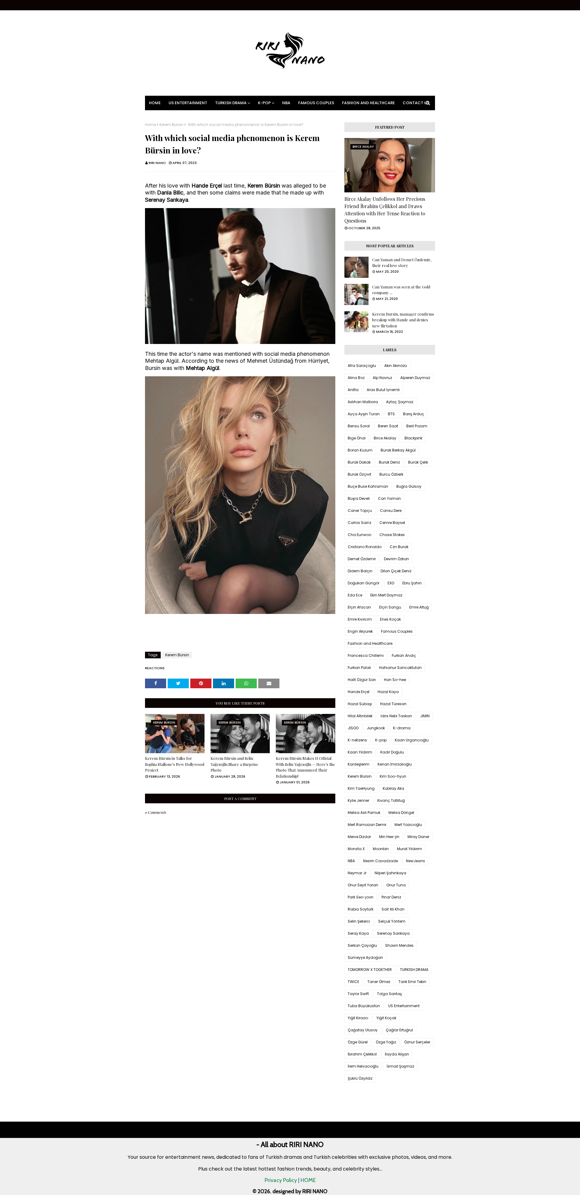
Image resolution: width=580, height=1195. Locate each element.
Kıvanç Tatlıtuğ (391, 800)
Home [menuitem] (155, 103)
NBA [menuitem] (286, 103)
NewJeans (415, 860)
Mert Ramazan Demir (367, 824)
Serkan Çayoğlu (362, 945)
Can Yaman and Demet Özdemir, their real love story (401, 262)
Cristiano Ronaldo (365, 546)
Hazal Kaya (388, 691)
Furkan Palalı (359, 667)
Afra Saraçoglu (362, 365)
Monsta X (356, 848)
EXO (391, 583)
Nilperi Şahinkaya (390, 872)
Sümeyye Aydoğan (365, 957)
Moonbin (381, 848)
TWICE (353, 981)
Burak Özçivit (359, 474)
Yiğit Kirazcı (358, 1017)
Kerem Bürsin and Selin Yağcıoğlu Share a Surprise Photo (234, 764)
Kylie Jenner (358, 800)
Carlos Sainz (359, 522)
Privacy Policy (281, 1180)
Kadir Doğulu (392, 752)
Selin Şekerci (359, 921)
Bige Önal (357, 438)
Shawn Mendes (399, 945)
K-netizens (357, 740)
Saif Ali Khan (393, 909)
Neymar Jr (357, 872)
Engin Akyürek (360, 631)
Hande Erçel (358, 691)
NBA (351, 860)
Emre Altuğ (419, 607)
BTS (391, 413)
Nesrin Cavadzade (380, 860)
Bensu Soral (359, 426)
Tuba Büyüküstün (364, 1005)
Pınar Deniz (391, 897)
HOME (308, 1180)
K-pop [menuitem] (264, 103)
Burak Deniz (389, 462)
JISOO (353, 728)
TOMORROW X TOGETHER (370, 969)
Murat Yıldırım (409, 848)
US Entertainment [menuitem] (188, 103)
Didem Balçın (360, 570)
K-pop (381, 740)
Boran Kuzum (360, 450)
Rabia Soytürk (360, 909)
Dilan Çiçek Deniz (396, 570)
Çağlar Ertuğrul (399, 1030)
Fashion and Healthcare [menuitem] (368, 103)
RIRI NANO (157, 162)
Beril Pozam (416, 426)
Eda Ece (355, 595)
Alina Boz (356, 377)
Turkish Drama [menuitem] (230, 103)
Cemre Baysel (392, 522)
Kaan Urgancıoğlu (412, 740)
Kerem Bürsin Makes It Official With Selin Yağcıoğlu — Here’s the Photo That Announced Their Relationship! (305, 767)
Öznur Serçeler (417, 1042)
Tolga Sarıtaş (389, 993)
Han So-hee (395, 679)
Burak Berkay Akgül (398, 450)
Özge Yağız (386, 1042)
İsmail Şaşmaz (400, 1066)
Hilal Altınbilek (360, 715)
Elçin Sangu (390, 607)
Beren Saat (388, 426)
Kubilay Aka (393, 788)
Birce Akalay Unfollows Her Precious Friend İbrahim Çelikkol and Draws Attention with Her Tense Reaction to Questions (384, 210)
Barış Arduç (413, 413)
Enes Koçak (390, 619)
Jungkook (376, 728)
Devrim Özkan (396, 558)
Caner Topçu (360, 510)
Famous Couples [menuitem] (316, 103)
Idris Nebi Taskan (396, 715)
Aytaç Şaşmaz (399, 401)
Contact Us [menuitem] (416, 103)
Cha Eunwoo (359, 534)
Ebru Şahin (412, 583)
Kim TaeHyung (361, 788)
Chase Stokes (392, 534)
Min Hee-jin (389, 836)
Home (150, 124)
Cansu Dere (390, 510)
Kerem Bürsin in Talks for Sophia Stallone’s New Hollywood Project (174, 764)
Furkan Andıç (404, 655)
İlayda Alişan (397, 1054)
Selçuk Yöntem (391, 921)
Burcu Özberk (391, 474)
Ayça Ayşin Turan (364, 413)
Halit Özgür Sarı (362, 679)
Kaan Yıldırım (360, 752)
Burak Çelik (418, 462)
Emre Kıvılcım (360, 619)
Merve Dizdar (359, 836)
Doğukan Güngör (363, 583)
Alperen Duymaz (415, 377)
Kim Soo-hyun (393, 776)
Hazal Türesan (393, 703)
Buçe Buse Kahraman (368, 486)
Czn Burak (399, 546)
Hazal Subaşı (360, 703)
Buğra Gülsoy (408, 486)
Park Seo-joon (360, 897)
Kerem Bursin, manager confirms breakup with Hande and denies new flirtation (403, 319)
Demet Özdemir (362, 558)
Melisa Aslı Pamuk (364, 812)
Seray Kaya (358, 933)
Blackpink (413, 438)
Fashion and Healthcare (370, 643)
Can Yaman (389, 498)
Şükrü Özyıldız (360, 1078)
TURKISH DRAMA (414, 969)
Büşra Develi (359, 498)
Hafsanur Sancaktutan (400, 667)
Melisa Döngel (401, 812)
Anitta (353, 389)
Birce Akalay (385, 438)
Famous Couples (397, 631)
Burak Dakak (359, 462)
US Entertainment (404, 1005)
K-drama (402, 728)
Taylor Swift (358, 993)
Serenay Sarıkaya (393, 933)
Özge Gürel (358, 1042)
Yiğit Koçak (386, 1017)
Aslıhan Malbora (363, 401)
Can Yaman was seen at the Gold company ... (401, 289)
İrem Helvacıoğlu (363, 1066)
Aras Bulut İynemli (383, 389)
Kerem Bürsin (171, 124)
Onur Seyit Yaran (363, 885)
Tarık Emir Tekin (412, 981)
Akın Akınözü (395, 365)
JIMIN (425, 715)
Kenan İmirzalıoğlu (395, 764)
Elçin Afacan (359, 607)
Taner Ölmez (378, 981)
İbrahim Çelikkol (362, 1054)
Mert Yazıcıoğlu (408, 824)
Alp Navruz (382, 377)
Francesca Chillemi (366, 655)
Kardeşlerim (358, 764)
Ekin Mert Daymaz (386, 595)
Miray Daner (418, 836)
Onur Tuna (396, 885)
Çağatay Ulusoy (363, 1030)
